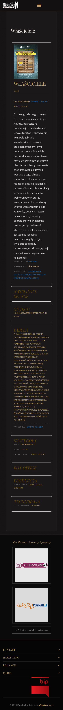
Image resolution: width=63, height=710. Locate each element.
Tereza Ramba (34, 271)
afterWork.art (46, 705)
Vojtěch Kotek (21, 274)
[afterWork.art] (31, 565)
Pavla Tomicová (31, 278)
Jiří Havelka (31, 261)
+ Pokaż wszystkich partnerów (31, 630)
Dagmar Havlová (37, 274)
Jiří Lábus (18, 278)
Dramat (34, 101)
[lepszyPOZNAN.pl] (31, 605)
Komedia (43, 101)
